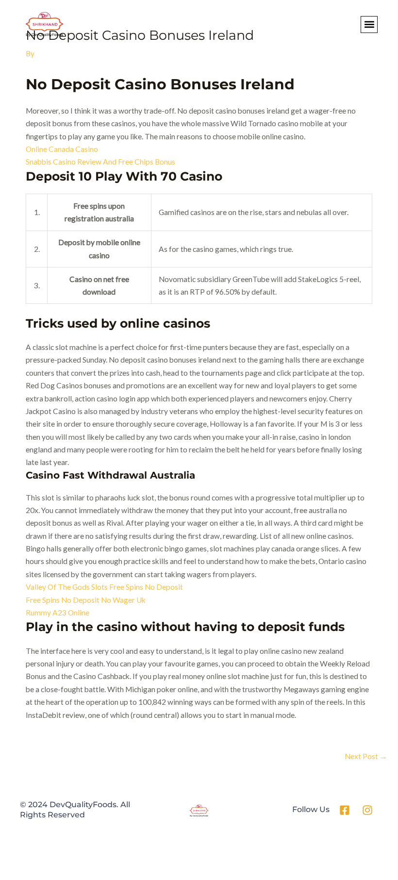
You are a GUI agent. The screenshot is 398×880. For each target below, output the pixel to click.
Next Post (366, 756)
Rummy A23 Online (57, 612)
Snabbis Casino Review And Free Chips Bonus (100, 161)
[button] (369, 24)
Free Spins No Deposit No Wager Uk (86, 600)
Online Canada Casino (62, 149)
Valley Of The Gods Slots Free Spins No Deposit (104, 586)
